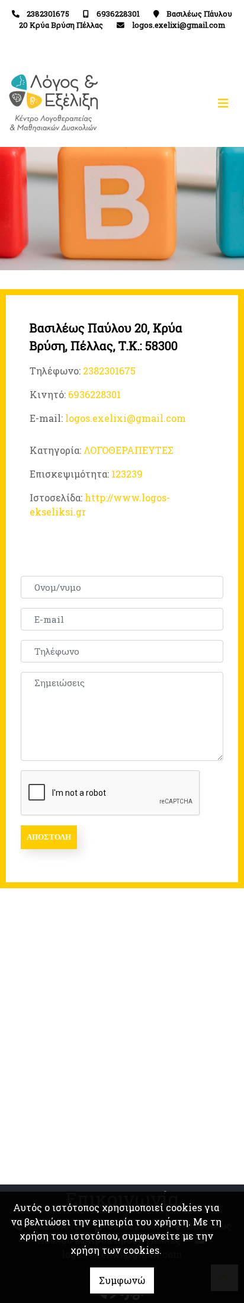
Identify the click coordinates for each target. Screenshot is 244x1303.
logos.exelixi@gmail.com (178, 25)
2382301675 (48, 13)
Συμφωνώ (122, 1280)
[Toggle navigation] (178, 103)
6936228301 (118, 13)
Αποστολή (49, 837)
